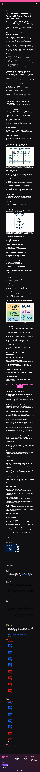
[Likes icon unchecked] (8, 579)
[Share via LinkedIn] (11, 537)
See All (33, 542)
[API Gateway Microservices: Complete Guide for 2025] (12, 548)
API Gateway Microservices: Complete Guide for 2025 (12, 554)
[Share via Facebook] (6, 537)
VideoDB (17, 0)
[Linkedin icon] (3, 767)
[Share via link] (13, 537)
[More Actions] (33, 571)
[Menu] (36, 3)
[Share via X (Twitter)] (8, 537)
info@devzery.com (4, 762)
